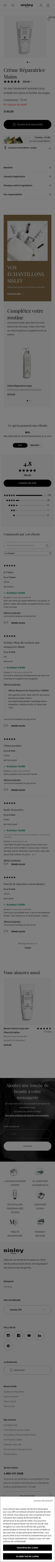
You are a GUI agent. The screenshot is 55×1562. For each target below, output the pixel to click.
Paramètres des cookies (27, 1548)
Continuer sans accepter (43, 1500)
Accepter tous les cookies (27, 1556)
